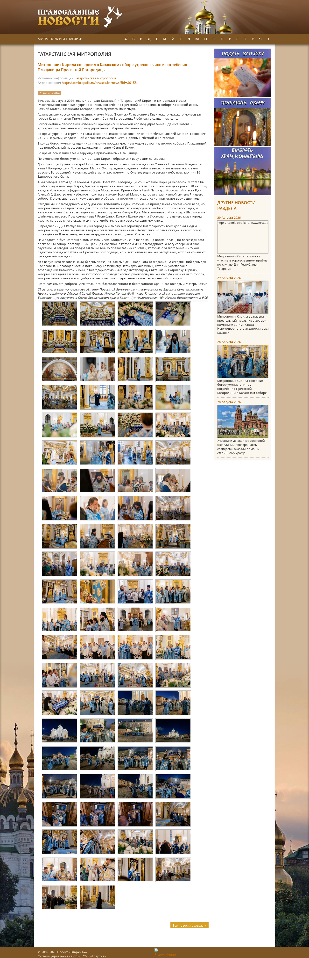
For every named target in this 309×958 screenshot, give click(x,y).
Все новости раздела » (189, 925)
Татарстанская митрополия (95, 78)
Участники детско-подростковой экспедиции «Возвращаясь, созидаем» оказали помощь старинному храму (241, 446)
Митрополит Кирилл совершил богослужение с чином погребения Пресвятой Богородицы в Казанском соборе (242, 386)
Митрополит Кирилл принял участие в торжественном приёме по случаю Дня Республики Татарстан (242, 262)
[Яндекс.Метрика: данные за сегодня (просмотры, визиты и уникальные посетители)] (165, 952)
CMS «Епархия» (94, 956)
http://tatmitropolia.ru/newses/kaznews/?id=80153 (99, 82)
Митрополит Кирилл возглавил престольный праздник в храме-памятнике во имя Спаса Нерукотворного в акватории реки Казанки (243, 324)
